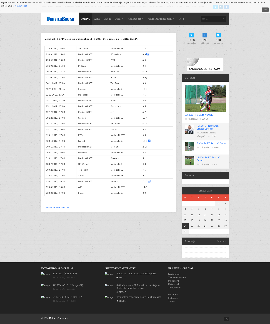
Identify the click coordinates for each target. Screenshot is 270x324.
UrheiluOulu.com (58, 318)
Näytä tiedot (21, 6)
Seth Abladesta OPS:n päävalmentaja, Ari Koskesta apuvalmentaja (139, 287)
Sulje (265, 9)
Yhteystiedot (174, 287)
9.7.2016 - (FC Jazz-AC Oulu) (199, 114)
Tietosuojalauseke (177, 277)
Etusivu (85, 18)
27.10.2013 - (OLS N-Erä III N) (68, 296)
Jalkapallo (193, 118)
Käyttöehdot (174, 274)
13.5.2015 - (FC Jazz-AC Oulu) (208, 159)
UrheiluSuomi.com (160, 18)
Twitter (171, 301)
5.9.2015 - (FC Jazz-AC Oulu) (211, 143)
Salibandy (60, 277)
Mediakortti (173, 281)
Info (181, 18)
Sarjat (107, 18)
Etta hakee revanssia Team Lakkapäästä (138, 296)
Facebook (173, 294)
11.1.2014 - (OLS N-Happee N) (68, 285)
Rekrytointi (173, 284)
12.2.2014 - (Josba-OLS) (65, 273)
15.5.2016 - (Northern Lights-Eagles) (208, 127)
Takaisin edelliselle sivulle (56, 207)
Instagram (173, 298)
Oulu (118, 18)
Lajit (97, 18)
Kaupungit (134, 18)
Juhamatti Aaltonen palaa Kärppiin (136, 273)
